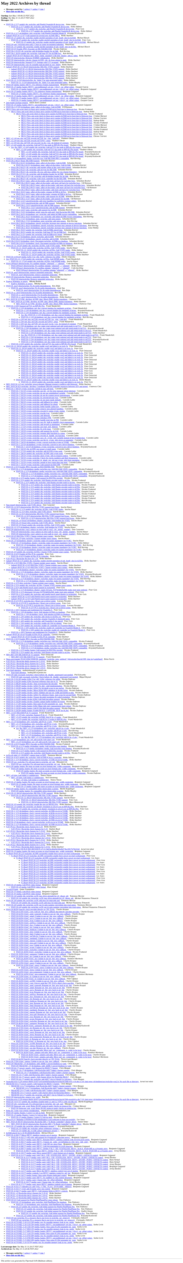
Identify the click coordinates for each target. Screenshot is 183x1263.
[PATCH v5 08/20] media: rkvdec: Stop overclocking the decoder (32, 684)
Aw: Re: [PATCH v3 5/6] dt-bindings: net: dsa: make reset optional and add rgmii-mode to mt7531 (60, 335)
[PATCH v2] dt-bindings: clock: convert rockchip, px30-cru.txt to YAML (35, 822)
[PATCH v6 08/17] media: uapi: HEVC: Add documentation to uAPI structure (42, 1146)
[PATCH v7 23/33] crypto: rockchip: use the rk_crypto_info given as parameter (42, 440)
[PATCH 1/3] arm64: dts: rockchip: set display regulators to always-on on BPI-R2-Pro (40, 807)
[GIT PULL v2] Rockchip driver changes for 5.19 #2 (27, 1193)
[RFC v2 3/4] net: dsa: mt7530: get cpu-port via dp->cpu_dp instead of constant (37, 143)
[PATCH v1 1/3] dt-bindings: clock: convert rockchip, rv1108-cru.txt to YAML (37, 760)
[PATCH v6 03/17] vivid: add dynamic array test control (28, 1189)
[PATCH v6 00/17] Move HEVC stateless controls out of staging (32, 1135)
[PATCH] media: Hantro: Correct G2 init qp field (25, 1113)
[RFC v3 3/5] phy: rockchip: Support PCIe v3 (29, 715)
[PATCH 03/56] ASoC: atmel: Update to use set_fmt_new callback (37, 916)
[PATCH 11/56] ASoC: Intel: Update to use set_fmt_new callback (37, 934)
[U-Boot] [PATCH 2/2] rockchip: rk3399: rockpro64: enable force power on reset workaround (43, 854)
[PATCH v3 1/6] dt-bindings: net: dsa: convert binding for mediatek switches (41, 308)
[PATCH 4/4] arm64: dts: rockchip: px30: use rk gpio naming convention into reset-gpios (41, 905)
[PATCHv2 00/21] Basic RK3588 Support (23, 161)
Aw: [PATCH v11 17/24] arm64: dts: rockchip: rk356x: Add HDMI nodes (35, 259)
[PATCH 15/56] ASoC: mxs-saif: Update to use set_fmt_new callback (38, 943)
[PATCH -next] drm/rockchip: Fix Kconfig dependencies (28, 286)
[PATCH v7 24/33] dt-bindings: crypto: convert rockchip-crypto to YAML (40, 442)
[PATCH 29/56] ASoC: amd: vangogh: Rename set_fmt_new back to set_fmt (41, 985)
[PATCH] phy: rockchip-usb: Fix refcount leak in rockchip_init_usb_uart (35, 1104)
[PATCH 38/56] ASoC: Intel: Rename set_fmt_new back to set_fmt (37, 1005)
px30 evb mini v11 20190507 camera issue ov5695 (26, 755)
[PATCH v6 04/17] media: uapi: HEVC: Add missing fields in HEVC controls (37, 1191)
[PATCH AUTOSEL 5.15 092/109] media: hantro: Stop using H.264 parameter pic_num (41, 1240)
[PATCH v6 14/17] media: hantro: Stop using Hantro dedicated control (39, 1175)
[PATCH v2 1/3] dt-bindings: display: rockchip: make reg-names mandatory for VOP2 (40, 570)
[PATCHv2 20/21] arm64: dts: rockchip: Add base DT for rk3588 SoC (39, 232)
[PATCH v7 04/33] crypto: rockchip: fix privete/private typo (35, 398)
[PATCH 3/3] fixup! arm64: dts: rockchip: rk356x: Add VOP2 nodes (38, 525)
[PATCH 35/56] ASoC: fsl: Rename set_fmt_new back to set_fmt (37, 999)
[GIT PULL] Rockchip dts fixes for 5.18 (22, 558)
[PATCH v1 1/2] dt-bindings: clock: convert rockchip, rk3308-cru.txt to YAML (37, 811)
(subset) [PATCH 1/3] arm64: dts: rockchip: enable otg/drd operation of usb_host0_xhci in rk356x (44, 561)
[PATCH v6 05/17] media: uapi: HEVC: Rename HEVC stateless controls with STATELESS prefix (50, 1140)
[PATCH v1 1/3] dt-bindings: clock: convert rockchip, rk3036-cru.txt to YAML (37, 813)
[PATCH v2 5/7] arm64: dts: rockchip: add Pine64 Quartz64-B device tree (35, 24)
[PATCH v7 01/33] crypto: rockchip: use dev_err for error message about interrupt (43, 391)
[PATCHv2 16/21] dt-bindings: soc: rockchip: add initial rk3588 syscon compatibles (44, 214)
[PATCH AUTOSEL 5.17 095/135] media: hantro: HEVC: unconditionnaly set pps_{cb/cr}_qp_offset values (49, 1231)
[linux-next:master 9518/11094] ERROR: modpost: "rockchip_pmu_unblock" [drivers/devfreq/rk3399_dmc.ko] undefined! (54, 659)
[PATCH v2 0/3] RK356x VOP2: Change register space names (31, 563)
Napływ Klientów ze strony (17, 281)
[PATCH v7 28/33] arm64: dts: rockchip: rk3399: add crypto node (37, 453)
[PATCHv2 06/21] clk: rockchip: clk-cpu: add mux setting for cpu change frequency (44, 172)
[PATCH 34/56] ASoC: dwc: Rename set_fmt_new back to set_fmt (37, 997)
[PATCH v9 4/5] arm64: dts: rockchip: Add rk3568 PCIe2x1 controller (34, 757)
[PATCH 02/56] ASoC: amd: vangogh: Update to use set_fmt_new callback (41, 914)
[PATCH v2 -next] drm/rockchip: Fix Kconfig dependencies (30, 293)
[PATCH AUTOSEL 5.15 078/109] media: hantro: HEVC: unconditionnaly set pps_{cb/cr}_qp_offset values (49, 1238)
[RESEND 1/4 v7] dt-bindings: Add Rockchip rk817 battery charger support (41, 1086)
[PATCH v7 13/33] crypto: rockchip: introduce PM (31, 418)
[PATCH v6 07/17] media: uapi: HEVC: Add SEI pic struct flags (36, 1144)
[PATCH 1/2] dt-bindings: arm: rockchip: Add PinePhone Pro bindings (39, 1202)
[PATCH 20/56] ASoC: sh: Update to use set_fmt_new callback (36, 956)
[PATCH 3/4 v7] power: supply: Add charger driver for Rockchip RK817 (40, 1077)
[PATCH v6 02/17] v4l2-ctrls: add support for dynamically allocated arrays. (41, 1137)
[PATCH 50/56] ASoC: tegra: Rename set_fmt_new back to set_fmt (38, 1035)
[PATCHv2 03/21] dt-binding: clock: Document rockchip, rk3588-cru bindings (37, 241)
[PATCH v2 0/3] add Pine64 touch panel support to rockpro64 (30, 588)
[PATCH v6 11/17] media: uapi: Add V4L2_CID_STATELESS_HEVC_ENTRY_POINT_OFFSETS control (54, 1155)
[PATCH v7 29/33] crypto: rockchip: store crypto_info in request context (39, 456)
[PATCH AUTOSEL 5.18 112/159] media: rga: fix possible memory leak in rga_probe (40, 1222)
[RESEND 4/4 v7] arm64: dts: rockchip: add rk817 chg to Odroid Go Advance (42, 1095)
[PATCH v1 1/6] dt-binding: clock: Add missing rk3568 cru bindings (38, 612)
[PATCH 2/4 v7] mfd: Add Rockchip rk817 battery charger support (37, 1075)
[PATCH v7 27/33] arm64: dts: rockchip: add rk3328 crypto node (37, 451)
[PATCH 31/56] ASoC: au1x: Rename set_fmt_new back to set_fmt (38, 990)
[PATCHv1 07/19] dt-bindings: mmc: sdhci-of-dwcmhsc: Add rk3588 (33, 107)
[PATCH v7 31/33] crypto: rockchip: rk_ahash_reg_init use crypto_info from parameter (45, 460)
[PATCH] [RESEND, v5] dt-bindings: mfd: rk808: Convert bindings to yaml (36, 1064)
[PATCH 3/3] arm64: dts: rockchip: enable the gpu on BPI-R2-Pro (32, 804)
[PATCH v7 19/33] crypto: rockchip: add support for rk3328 (35, 431)
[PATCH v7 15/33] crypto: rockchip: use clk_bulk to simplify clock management (43, 422)
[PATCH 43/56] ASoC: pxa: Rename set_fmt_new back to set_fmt (37, 1017)
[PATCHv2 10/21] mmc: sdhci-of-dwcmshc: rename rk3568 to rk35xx (39, 192)
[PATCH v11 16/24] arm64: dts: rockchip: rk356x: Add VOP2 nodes (33, 246)
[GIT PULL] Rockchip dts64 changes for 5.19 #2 (26, 845)
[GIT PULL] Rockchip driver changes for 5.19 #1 (26, 668)
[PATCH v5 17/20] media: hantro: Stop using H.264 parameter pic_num (34, 704)
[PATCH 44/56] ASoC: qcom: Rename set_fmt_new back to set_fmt (38, 1019)
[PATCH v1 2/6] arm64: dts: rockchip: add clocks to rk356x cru (36, 617)
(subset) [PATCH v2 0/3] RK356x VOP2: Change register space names (39, 565)
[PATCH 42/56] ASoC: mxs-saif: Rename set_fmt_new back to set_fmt (39, 1014)
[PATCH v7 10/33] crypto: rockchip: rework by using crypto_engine (38, 411)
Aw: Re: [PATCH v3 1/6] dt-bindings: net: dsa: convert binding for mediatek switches (55, 315)
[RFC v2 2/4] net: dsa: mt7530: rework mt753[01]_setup (28, 141)
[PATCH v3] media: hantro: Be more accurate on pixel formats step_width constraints (40, 851)
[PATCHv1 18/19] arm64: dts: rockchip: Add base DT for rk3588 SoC (34, 53)
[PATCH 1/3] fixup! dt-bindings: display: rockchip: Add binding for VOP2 (40, 521)
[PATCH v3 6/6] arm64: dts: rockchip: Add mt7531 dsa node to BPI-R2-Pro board (43, 344)
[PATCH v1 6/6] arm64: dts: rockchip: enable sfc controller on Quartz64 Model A (43, 626)
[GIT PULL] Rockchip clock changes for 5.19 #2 (26, 831)
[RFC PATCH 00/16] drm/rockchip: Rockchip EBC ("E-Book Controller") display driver (41, 1122)
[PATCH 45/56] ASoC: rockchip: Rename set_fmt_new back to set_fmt (39, 1021)
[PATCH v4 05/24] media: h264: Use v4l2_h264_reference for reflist (33, 257)
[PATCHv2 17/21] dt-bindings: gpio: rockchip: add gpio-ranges (36, 219)
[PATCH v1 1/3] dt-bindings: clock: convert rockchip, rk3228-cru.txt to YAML (37, 816)
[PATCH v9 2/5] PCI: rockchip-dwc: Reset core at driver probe (31, 601)
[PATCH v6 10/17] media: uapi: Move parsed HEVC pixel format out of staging (43, 1153)
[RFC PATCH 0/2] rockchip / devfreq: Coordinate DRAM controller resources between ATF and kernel (47, 386)
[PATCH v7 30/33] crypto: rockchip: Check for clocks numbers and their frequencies (44, 458)
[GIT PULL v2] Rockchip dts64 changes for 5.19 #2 (27, 1198)
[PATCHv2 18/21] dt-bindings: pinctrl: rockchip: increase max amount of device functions (46, 223)
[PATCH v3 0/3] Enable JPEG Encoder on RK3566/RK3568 (30, 639)
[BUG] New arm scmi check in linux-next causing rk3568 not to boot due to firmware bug (42, 109)
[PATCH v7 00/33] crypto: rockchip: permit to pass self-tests (30, 389)
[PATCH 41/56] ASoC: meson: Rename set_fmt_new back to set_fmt (38, 1012)
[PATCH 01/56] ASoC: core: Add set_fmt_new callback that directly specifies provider (45, 912)
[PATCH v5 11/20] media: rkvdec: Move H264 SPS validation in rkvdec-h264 (37, 690)
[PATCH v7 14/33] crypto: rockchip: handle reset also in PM (35, 420)
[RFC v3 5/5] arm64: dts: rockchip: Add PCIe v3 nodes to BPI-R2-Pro (39, 719)
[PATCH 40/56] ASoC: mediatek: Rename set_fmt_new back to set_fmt (39, 1010)
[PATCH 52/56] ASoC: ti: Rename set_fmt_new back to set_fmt (36, 1039)
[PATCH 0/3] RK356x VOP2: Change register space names (30, 536)
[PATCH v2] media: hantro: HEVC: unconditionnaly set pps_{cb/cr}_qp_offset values (40, 87)
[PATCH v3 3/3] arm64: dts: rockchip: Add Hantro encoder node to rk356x (41, 652)
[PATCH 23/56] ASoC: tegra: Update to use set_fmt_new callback (37, 970)
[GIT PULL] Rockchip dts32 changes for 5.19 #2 (26, 840)
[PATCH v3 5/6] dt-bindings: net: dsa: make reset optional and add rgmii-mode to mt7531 (46, 326)
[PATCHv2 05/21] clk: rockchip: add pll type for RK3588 (34, 170)
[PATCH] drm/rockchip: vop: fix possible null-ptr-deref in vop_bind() (33, 65)
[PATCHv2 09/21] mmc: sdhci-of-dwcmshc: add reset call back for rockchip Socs (43, 181)
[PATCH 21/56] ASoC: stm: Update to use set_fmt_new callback (36, 961)
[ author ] (35, 9)
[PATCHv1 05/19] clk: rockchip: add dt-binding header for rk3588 (32, 51)
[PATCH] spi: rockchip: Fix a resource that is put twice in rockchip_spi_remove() (38, 1218)
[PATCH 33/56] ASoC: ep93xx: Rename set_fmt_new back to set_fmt (39, 994)
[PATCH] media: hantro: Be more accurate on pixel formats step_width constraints (38, 766)
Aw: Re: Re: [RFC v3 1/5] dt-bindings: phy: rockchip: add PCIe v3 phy (49, 737)
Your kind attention (14, 670)
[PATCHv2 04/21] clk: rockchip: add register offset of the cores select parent (41, 167)
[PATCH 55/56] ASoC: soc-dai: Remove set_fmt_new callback (36, 1048)
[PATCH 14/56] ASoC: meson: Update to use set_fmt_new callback (38, 941)
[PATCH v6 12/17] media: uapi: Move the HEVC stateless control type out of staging (45, 1171)
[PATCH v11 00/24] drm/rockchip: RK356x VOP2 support (29, 793)
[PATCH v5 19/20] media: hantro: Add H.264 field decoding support (33, 708)
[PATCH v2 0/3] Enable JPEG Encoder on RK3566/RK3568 (30, 467)
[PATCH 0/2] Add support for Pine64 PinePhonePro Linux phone (32, 1200)
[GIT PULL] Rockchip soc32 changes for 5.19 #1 (26, 666)
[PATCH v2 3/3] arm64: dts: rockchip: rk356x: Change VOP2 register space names (39, 585)
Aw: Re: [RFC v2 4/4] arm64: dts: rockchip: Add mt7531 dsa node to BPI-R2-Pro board (46, 147)
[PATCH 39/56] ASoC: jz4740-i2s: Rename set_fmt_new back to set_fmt (40, 1008)
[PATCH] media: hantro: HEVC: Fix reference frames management (32, 85)
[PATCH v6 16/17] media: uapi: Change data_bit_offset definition (37, 1180)
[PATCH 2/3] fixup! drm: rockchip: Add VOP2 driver (32, 523)
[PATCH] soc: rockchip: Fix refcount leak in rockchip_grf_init (30, 762)
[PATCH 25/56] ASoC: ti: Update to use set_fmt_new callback (36, 976)
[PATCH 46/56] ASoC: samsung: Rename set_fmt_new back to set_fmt (39, 1023)
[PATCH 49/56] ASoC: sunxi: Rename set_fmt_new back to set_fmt (38, 1032)
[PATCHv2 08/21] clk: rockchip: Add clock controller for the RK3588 (39, 179)
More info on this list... (15, 11)
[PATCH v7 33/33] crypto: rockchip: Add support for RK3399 (36, 465)
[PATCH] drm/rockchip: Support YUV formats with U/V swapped (32, 62)
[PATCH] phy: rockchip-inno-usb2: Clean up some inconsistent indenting (35, 44)
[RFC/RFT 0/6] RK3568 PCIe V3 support (23, 655)
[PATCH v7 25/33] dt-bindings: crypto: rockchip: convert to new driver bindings (43, 445)
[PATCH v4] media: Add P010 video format (23, 885)
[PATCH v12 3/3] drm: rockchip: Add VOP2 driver (31, 512)
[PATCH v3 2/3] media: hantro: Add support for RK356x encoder (37, 650)
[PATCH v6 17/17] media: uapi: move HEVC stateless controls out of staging (41, 1184)
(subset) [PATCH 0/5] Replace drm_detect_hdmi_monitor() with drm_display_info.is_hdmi (42, 56)
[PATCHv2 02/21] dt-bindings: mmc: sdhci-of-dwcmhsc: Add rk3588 (38, 163)
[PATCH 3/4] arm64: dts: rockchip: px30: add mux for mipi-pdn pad (33, 900)
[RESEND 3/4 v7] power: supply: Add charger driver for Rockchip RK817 (41, 1093)
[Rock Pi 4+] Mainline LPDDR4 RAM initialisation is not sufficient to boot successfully (41, 1119)
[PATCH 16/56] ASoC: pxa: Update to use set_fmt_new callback (37, 945)
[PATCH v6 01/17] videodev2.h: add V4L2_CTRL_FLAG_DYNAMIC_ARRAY (39, 1187)
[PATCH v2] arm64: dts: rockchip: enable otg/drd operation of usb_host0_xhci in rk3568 (41, 38)
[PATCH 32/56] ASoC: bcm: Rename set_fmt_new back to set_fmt (37, 992)
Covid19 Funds (12, 889)
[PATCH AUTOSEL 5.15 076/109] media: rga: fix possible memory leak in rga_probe (40, 1236)
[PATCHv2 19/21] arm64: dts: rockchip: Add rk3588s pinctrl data (37, 230)
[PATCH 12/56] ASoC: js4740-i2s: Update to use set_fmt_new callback (39, 936)
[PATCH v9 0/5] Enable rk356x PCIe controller (25, 554)
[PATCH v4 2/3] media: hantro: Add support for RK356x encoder (37, 751)
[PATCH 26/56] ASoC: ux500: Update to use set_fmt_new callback (38, 981)
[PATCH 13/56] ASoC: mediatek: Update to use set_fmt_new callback (39, 938)
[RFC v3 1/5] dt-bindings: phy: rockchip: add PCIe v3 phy (29, 722)
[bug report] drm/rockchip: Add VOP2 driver (24, 505)
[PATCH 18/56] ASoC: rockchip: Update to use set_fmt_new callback (39, 950)
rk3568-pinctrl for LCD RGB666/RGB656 (23, 1133)
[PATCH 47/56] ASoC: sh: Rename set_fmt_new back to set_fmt (37, 1028)
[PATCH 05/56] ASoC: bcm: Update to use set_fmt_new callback (37, 921)
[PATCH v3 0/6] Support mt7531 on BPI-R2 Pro (25, 306)
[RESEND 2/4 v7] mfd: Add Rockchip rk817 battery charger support (38, 1090)
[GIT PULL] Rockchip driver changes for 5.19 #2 (26, 836)
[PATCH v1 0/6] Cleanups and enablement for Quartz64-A (29, 610)
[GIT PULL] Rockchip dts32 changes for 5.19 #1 (26, 664)
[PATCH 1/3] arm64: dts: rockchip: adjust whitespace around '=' (31, 1126)
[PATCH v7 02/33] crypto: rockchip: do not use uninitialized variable (38, 393)
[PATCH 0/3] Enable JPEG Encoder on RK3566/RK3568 (29, 49)
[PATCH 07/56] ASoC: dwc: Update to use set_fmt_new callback (37, 925)
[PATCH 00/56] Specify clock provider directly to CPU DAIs (30, 909)
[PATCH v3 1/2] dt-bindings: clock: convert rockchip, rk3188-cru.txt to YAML (37, 824)
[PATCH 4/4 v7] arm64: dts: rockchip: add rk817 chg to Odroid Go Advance (41, 1079)
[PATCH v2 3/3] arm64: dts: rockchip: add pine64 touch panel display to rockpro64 (44, 594)
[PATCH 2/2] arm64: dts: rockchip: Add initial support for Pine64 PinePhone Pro (43, 1207)
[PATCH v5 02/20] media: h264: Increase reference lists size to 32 (32, 681)
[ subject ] (27, 9)
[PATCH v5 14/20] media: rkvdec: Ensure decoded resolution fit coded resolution (38, 697)
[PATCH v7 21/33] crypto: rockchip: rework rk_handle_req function (38, 436)
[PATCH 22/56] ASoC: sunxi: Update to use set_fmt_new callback (37, 963)
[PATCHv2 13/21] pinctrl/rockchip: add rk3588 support (33, 203)
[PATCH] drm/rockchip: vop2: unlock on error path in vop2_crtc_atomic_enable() (38, 529)
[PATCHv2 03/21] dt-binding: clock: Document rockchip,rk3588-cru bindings (42, 243)
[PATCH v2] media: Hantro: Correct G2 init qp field (27, 1115)
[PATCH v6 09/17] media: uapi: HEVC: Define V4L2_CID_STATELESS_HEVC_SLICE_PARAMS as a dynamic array (59, 1149)
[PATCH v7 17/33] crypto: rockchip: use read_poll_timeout (34, 427)
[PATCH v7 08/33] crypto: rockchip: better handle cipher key (35, 407)
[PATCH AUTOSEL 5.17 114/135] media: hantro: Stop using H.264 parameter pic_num (41, 1233)
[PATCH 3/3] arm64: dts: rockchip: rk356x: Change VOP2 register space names (37, 552)
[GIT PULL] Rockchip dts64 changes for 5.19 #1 (26, 661)
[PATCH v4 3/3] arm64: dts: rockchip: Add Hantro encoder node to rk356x (41, 753)
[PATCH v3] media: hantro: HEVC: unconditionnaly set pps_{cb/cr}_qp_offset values (40, 96)
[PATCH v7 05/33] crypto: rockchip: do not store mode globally (36, 400)
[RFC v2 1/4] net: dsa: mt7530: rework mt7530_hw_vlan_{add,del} (33, 138)
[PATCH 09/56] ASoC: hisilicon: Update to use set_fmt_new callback (38, 930)
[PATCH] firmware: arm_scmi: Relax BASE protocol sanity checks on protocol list (39, 1106)
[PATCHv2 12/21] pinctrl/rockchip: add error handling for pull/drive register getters (44, 201)
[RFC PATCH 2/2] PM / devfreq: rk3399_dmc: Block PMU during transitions (37, 299)
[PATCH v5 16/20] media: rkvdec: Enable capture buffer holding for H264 (35, 702)
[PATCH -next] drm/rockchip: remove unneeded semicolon (29, 272)
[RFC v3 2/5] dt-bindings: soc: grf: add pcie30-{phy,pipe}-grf (30, 740)
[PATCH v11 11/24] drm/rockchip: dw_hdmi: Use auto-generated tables (34, 80)
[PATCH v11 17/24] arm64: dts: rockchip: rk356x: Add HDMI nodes (38, 261)
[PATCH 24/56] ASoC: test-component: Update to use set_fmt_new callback (41, 972)
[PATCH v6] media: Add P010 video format (23, 894)
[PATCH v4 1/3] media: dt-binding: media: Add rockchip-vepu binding (39, 746)
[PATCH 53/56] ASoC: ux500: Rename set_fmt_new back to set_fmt (38, 1043)
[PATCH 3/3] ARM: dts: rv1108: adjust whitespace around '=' (35, 1131)
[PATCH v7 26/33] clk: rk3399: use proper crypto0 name (33, 449)
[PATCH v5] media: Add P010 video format (23, 892)
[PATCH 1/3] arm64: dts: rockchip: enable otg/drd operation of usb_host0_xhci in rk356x (41, 47)
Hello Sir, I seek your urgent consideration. (23, 1111)
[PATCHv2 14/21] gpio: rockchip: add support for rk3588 (34, 210)
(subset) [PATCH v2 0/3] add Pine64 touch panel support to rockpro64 (39, 596)
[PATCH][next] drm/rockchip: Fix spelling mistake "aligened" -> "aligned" (35, 263)
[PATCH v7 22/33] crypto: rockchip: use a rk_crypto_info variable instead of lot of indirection (48, 438)
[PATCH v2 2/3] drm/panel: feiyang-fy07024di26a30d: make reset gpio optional (42, 592)
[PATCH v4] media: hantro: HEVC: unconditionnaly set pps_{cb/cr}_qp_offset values (40, 105)
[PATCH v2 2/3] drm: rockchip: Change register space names (30, 583)
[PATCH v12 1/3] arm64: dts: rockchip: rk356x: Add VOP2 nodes (37, 509)
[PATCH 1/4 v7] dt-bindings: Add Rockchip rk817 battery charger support (40, 1070)
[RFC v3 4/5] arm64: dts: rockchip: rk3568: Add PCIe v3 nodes (36, 717)
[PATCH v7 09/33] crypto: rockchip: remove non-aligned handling (37, 409)
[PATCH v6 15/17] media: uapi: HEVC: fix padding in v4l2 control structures (42, 1178)
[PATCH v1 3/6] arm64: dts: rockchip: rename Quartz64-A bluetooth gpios (40, 619)
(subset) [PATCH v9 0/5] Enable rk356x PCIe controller (28, 634)
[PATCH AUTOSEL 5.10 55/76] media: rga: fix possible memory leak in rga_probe (39, 1242)
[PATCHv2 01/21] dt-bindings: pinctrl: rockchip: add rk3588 (30, 237)
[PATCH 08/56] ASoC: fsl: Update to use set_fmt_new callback (36, 927)
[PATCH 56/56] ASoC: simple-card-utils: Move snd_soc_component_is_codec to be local (46, 1050)
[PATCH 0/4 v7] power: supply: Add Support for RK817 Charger (32, 1068)
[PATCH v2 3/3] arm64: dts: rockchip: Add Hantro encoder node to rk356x (41, 480)
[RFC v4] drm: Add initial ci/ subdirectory (22, 775)
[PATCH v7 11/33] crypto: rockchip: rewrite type (30, 413)
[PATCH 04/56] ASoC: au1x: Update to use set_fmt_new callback (37, 918)
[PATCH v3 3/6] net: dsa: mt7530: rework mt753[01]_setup (34, 322)
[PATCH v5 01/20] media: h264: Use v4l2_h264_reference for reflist (33, 679)
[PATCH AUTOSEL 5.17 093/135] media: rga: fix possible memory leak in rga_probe (40, 1229)
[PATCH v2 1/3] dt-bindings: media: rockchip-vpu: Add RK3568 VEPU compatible (44, 469)
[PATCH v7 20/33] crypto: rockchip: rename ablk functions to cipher (38, 433)
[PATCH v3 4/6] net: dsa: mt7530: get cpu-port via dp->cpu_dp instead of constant (43, 324)
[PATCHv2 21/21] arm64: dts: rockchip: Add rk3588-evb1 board (36, 234)
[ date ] (42, 9)
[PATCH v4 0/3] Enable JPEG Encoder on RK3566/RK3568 (30, 744)
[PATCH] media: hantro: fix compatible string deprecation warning (32, 789)
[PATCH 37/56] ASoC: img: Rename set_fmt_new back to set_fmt (37, 1003)
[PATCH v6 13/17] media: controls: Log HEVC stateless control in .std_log (41, 1173)
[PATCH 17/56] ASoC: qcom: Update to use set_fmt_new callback (37, 947)
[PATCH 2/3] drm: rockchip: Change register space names (34, 538)
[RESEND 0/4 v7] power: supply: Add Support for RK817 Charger (33, 1084)
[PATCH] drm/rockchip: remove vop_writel (23, 1097)
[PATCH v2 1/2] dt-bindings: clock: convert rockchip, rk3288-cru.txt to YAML (37, 818)
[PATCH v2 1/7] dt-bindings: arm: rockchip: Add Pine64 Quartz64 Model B (36, 33)
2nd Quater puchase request (17, 103)
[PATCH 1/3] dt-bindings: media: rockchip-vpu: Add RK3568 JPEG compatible (37, 158)
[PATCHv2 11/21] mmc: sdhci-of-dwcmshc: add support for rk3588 (38, 196)
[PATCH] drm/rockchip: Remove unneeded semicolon (27, 277)
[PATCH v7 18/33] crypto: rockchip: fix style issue (31, 429)
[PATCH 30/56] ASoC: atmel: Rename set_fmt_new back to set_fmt (38, 988)
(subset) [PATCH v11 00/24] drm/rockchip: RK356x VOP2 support (33, 67)
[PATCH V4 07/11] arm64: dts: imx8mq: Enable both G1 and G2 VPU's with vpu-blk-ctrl (41, 1102)
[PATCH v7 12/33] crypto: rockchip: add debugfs (30, 415)
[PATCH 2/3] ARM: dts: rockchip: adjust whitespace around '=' (36, 1128)
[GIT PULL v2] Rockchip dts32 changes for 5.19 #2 (27, 1195)
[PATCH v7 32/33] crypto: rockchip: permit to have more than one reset (39, 462)
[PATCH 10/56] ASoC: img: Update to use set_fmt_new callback (37, 932)
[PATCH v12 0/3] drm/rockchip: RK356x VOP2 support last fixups (33, 507)
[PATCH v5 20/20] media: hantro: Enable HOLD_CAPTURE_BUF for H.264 (37, 710)
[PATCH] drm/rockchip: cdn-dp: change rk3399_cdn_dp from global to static (36, 60)
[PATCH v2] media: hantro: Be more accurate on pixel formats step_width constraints (40, 782)
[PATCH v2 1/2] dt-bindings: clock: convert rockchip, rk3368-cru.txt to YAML (37, 820)
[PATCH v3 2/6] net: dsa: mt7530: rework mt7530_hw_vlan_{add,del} (39, 319)
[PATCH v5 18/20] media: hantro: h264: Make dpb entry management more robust (38, 706)
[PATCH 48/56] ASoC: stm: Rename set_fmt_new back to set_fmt (37, 1030)
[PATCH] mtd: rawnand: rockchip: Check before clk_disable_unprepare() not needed (39, 675)
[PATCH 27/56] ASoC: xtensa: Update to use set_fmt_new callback (33, 1061)
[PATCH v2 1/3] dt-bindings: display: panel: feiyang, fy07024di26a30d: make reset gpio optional (49, 590)
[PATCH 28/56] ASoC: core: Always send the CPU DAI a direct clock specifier (42, 983)
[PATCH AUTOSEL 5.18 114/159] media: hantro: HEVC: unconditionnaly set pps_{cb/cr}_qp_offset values (49, 1225)
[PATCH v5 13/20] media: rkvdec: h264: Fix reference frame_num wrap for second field (41, 695)
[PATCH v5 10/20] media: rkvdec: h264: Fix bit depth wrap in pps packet (35, 688)
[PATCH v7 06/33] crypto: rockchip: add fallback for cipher (35, 402)
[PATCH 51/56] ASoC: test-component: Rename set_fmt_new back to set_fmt (42, 1037)
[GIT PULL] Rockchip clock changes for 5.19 (24, 827)
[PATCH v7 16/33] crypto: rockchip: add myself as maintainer (35, 424)
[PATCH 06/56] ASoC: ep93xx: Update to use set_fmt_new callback (38, 923)
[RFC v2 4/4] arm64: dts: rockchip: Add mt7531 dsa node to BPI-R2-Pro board (37, 145)
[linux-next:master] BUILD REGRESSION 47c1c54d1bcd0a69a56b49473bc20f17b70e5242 (43, 849)
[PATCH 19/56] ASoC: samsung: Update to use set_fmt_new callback (39, 954)
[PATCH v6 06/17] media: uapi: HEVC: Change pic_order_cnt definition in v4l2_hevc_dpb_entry (50, 1142)
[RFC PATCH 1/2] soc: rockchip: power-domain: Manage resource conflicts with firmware (42, 384)
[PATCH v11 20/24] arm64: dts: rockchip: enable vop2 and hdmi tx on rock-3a (37, 346)
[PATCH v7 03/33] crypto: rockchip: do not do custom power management (40, 395)
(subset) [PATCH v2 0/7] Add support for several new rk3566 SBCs (33, 36)
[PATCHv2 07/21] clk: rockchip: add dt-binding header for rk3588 (37, 174)
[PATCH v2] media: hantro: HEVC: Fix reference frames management (34, 91)
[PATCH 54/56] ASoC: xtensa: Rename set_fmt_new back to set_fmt (38, 1046)
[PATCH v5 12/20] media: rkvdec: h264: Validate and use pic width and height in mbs (40, 693)
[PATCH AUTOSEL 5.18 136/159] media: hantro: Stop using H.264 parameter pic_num (41, 1227)
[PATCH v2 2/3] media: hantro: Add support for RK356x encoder (37, 478)
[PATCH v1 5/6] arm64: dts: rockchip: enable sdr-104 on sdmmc (36, 623)
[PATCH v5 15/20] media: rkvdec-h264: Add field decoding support (33, 699)
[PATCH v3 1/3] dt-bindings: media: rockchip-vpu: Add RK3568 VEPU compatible (44, 641)
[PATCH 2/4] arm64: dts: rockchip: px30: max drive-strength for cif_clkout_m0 (37, 896)
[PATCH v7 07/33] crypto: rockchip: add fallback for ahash (34, 404)
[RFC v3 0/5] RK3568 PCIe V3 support (22, 713)
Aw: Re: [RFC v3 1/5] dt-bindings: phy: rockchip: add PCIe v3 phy (43, 728)
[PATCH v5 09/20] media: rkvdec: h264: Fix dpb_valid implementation (34, 686)
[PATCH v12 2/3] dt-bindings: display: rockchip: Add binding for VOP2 (34, 527)
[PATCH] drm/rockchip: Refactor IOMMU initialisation (28, 58)
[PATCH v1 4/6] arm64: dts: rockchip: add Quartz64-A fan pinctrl (37, 621)
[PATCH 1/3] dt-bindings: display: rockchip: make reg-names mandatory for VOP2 (39, 541)
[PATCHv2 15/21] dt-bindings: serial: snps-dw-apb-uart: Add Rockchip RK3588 (43, 212)
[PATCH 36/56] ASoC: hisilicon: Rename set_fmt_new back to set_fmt (39, 1001)
